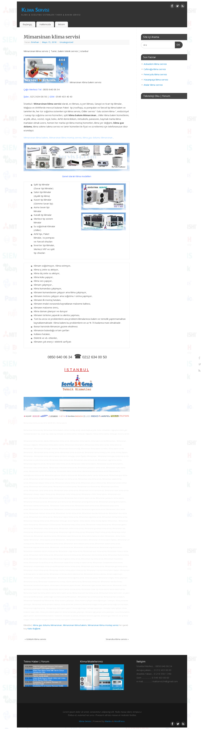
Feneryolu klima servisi (155, 74)
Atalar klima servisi (153, 84)
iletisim (61, 24)
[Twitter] (177, 6)
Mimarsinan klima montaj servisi (103, 625)
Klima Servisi (35, 9)
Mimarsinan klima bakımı (75, 625)
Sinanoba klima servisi (117, 639)
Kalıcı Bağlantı (34, 628)
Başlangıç (27, 24)
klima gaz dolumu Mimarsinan (47, 625)
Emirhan (35, 42)
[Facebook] (172, 6)
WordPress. (119, 721)
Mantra (108, 721)
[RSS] (182, 6)
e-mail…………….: (144, 681)
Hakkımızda (45, 24)
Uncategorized (66, 42)
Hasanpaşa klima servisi (156, 79)
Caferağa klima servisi (155, 69)
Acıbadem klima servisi (155, 63)
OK (177, 44)
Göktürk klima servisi (35, 639)
